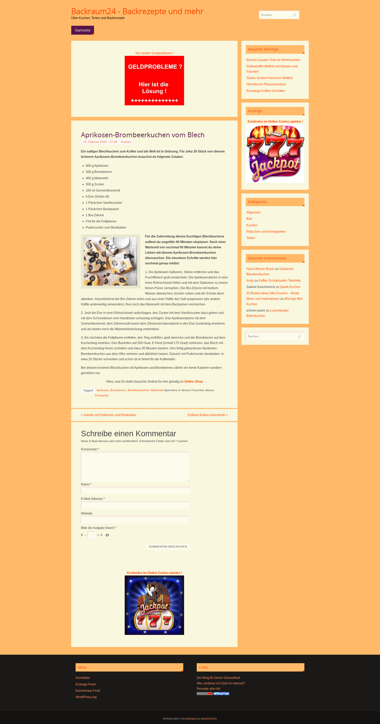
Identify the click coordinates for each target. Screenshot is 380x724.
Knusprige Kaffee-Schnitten (265, 90)
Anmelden (83, 677)
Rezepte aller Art (208, 688)
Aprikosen (102, 390)
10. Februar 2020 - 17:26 (100, 141)
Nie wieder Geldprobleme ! (154, 53)
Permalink (101, 395)
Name (86, 484)
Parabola (192, 718)
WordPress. (209, 718)
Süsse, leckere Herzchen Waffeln (269, 78)
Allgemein (253, 212)
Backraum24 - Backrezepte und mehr (137, 11)
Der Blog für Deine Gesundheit (218, 677)
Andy (250, 280)
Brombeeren (118, 390)
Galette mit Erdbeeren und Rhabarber (108, 415)
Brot (249, 218)
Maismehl (157, 390)
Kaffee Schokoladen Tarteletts (280, 280)
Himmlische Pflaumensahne (266, 84)
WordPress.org (86, 697)
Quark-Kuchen (290, 287)
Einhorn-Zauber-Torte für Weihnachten (273, 60)
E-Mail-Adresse (93, 498)
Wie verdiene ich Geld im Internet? (221, 683)
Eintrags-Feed (86, 684)
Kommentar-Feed (88, 690)
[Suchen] (294, 15)
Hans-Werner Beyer (260, 269)
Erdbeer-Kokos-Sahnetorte (208, 415)
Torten (250, 238)
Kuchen (126, 141)
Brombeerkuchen (138, 390)
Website (86, 513)
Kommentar (90, 449)
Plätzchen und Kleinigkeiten (266, 231)
